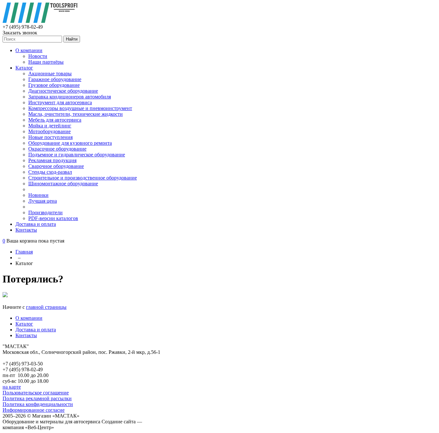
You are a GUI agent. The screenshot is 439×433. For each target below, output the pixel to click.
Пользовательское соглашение (36, 392)
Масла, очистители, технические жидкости (75, 114)
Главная (24, 251)
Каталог (24, 67)
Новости (37, 56)
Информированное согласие (34, 410)
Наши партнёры (46, 62)
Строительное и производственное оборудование (82, 177)
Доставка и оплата (35, 224)
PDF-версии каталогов (53, 218)
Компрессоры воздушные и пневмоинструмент (80, 108)
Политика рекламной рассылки (37, 398)
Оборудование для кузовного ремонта (70, 143)
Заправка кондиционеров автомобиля (69, 96)
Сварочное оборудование (56, 166)
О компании (28, 50)
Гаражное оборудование (54, 79)
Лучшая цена (42, 201)
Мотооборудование (49, 131)
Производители (45, 212)
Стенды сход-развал (50, 172)
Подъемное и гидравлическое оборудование (76, 154)
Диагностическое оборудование (63, 91)
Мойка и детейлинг (49, 125)
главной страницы (46, 307)
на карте (12, 387)
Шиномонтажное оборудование (63, 183)
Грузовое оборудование (54, 85)
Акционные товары (50, 73)
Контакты (26, 230)
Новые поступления (50, 137)
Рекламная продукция (52, 160)
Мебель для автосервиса (54, 120)
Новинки (38, 195)
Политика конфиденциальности (38, 404)
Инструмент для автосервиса (60, 102)
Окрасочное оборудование (57, 149)
